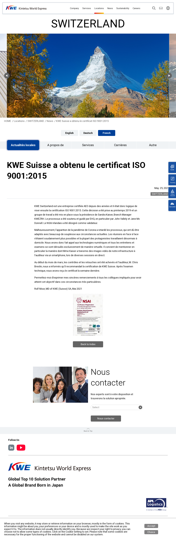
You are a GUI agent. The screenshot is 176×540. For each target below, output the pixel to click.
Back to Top (88, 431)
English (69, 133)
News (110, 8)
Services (86, 8)
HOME (7, 121)
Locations (99, 8)
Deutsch (88, 133)
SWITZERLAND (36, 121)
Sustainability (122, 8)
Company (74, 8)
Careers (136, 8)
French (107, 133)
